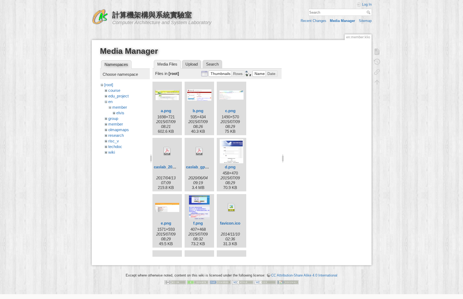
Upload (191, 64)
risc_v (113, 141)
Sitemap (365, 21)
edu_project (118, 96)
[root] (108, 84)
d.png (230, 167)
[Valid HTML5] (242, 282)
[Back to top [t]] (377, 82)
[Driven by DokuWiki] (287, 282)
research (116, 135)
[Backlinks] (377, 72)
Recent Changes (313, 21)
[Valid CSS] (265, 282)
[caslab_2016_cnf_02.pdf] (167, 151)
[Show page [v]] (377, 52)
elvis (120, 113)
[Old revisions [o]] (377, 62)
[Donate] (197, 282)
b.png (198, 110)
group (113, 118)
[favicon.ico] (231, 207)
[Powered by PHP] (220, 282)
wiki (111, 152)
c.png (230, 110)
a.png (166, 110)
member (119, 107)
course (114, 90)
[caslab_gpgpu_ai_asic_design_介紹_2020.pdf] (199, 151)
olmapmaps (118, 129)
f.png (198, 223)
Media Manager (342, 21)
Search (369, 12)
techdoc (115, 146)
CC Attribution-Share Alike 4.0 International (304, 275)
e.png (166, 223)
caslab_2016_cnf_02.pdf (176, 167)
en (110, 101)
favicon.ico (230, 223)
